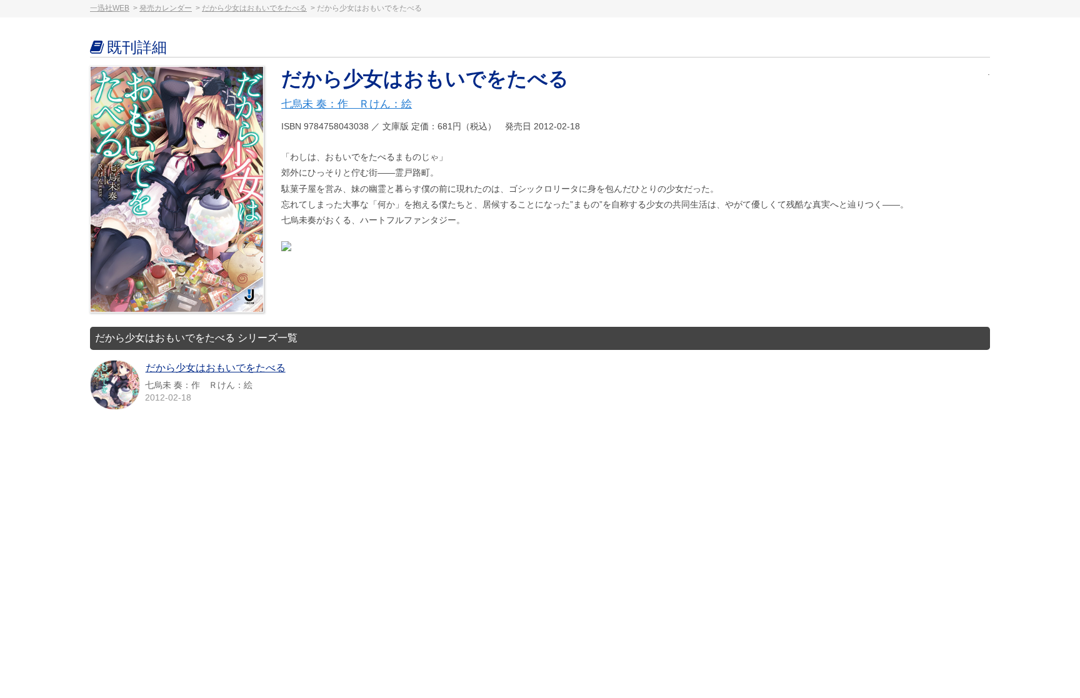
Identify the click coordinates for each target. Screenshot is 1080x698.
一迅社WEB (109, 8)
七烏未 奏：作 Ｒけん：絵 (346, 104)
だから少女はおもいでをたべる (254, 8)
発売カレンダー (165, 8)
